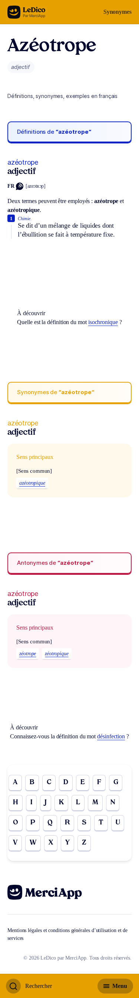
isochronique (103, 322)
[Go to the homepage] (26, 12)
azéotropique (32, 483)
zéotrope (27, 653)
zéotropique (56, 653)
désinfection (111, 736)
